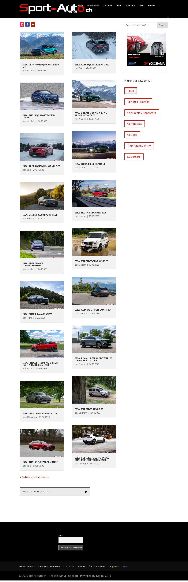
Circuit (118, 6)
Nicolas (30, 70)
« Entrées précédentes (34, 477)
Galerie (151, 6)
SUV (125, 566)
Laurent (83, 313)
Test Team (73, 12)
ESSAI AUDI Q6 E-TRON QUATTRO (93, 309)
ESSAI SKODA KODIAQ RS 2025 (90, 212)
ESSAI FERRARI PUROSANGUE (90, 164)
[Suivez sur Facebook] (27, 24)
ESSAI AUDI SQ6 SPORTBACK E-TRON (38, 116)
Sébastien (32, 417)
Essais (81, 6)
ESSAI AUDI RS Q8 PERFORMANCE (40, 462)
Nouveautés (93, 6)
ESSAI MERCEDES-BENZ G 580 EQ (91, 261)
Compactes (134, 124)
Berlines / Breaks (138, 102)
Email (60, 535)
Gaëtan (82, 264)
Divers (142, 6)
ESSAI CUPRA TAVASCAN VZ (37, 314)
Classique (107, 6)
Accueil (71, 6)
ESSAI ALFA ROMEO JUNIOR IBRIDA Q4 (40, 65)
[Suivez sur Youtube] (33, 24)
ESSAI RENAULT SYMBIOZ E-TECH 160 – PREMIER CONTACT (40, 363)
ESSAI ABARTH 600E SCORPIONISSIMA (32, 264)
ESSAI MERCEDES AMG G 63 (89, 409)
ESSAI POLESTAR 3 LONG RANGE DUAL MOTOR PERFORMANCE (92, 459)
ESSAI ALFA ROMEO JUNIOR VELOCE (41, 166)
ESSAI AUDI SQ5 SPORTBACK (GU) (92, 64)
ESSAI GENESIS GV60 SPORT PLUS (40, 214)
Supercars (134, 156)
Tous (130, 91)
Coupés (132, 135)
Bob (29, 169)
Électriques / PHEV (139, 146)
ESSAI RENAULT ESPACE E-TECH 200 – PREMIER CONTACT (93, 359)
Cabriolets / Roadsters (141, 113)
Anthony (83, 463)
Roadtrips (130, 6)
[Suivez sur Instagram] (22, 24)
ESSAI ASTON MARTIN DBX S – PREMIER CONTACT (91, 114)
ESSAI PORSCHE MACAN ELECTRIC (40, 413)
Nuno (29, 218)
